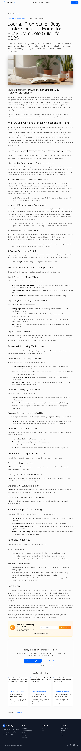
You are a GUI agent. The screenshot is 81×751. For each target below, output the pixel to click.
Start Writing (25, 737)
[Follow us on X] (67, 745)
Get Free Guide (65, 627)
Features (34, 2)
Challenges (25, 732)
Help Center (64, 728)
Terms (63, 732)
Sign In (75, 2)
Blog (43, 730)
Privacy (63, 730)
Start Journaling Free (33, 661)
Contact (63, 735)
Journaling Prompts (27, 730)
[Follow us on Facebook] (77, 745)
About (48, 2)
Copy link (19, 712)
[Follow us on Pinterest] (71, 745)
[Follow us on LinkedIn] (74, 745)
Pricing (41, 2)
